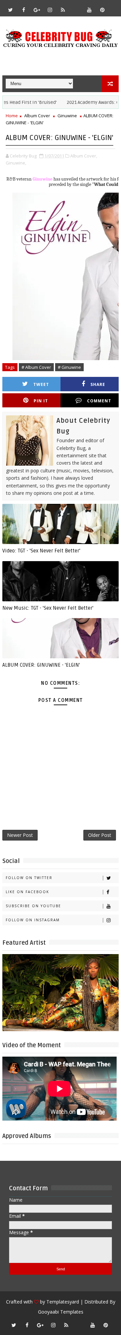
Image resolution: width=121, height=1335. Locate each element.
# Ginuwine (69, 367)
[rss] (63, 10)
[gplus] (37, 10)
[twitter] (10, 10)
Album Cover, (83, 156)
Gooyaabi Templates (60, 1312)
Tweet (41, 384)
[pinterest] (102, 10)
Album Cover (37, 116)
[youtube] (89, 10)
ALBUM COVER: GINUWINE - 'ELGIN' (41, 665)
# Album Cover (36, 367)
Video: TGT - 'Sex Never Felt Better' (41, 551)
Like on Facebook (27, 891)
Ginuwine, (16, 163)
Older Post (99, 835)
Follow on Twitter (29, 877)
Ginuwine (67, 116)
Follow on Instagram (33, 920)
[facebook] (23, 10)
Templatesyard (62, 1301)
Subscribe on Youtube (33, 906)
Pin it (41, 401)
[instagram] (50, 10)
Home (12, 116)
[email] (76, 7)
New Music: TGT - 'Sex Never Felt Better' (47, 608)
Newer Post (20, 835)
